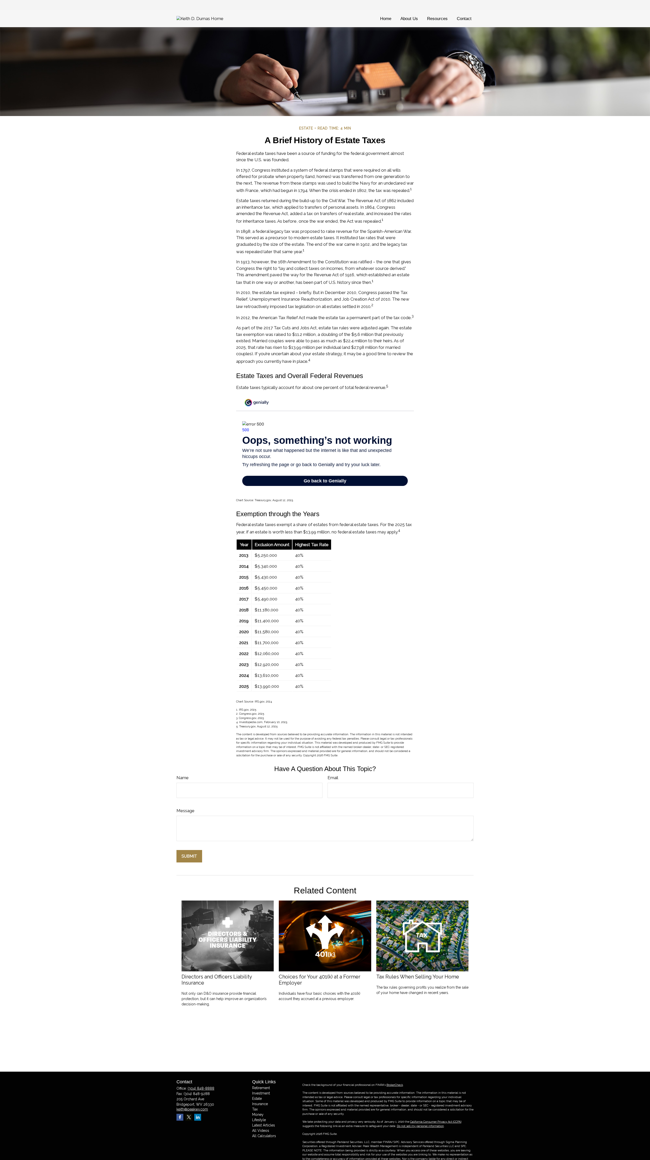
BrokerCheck (394, 1085)
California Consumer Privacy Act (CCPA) (435, 1121)
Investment (261, 1093)
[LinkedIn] (197, 1117)
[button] (385, 18)
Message (185, 810)
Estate (257, 1099)
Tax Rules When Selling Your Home (417, 977)
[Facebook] (179, 1117)
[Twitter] (188, 1117)
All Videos (260, 1131)
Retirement (261, 1088)
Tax (255, 1109)
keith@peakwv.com (192, 1109)
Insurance (260, 1104)
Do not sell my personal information (420, 1126)
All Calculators (264, 1136)
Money (258, 1115)
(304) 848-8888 (201, 1088)
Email (333, 777)
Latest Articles (263, 1125)
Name (182, 777)
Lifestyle (259, 1120)
